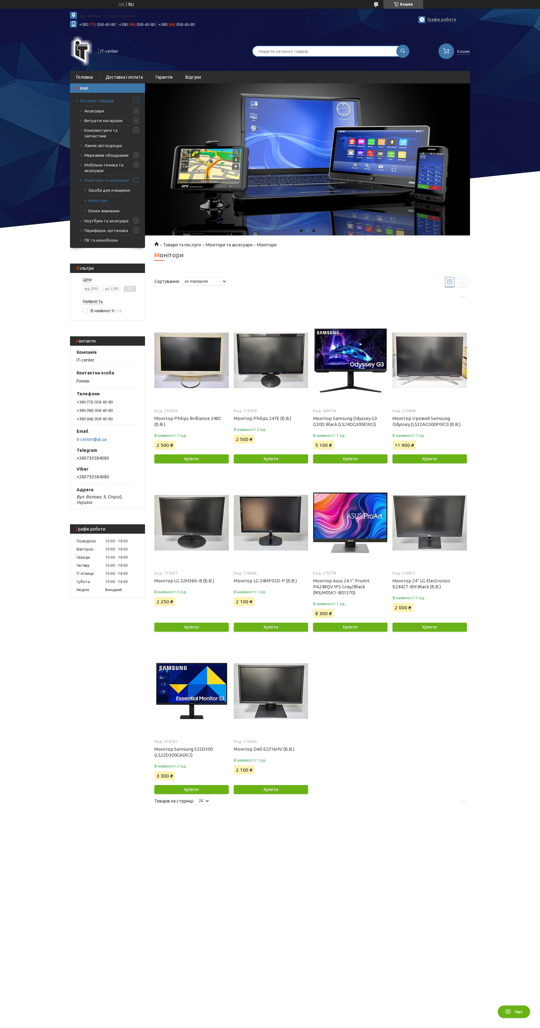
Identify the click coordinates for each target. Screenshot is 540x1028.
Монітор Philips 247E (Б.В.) (262, 418)
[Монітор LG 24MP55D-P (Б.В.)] (271, 522)
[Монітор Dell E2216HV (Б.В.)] (271, 691)
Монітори (97, 200)
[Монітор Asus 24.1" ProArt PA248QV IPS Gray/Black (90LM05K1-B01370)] (350, 522)
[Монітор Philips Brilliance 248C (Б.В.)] (191, 360)
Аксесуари (94, 111)
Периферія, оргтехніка (106, 230)
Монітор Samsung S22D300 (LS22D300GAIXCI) (183, 752)
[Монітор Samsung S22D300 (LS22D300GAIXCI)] (191, 691)
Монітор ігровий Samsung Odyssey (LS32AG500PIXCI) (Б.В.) (426, 421)
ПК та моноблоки (101, 240)
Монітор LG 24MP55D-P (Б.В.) (265, 580)
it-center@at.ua (92, 439)
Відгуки (193, 77)
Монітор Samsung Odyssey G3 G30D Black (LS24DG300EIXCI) (345, 421)
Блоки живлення (103, 211)
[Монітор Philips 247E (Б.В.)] (271, 360)
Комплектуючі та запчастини (101, 133)
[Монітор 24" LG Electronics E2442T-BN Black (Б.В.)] (429, 522)
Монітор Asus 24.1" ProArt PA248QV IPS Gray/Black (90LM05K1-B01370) (341, 586)
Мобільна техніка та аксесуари (103, 168)
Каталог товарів (96, 100)
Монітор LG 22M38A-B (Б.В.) (184, 580)
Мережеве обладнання (106, 155)
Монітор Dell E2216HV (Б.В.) (264, 749)
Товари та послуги (182, 244)
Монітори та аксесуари (106, 180)
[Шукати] (402, 51)
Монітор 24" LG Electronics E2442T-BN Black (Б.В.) (421, 583)
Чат (518, 1011)
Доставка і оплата (124, 77)
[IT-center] (81, 50)
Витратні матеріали (103, 120)
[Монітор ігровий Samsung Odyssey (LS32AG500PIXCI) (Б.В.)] (429, 360)
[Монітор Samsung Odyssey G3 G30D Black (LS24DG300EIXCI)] (350, 360)
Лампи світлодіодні (103, 145)
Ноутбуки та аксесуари (106, 221)
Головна (84, 77)
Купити (191, 458)
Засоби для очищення (109, 190)
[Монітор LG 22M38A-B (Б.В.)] (191, 522)
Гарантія (164, 77)
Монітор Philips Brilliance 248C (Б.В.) (187, 421)
